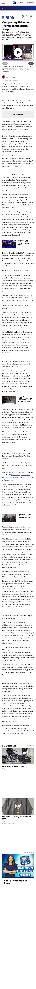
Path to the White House (8, 17)
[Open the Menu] (3, 2)
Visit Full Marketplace (28, 745)
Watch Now (30, 2)
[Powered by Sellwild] (31, 852)
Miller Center (6, 205)
